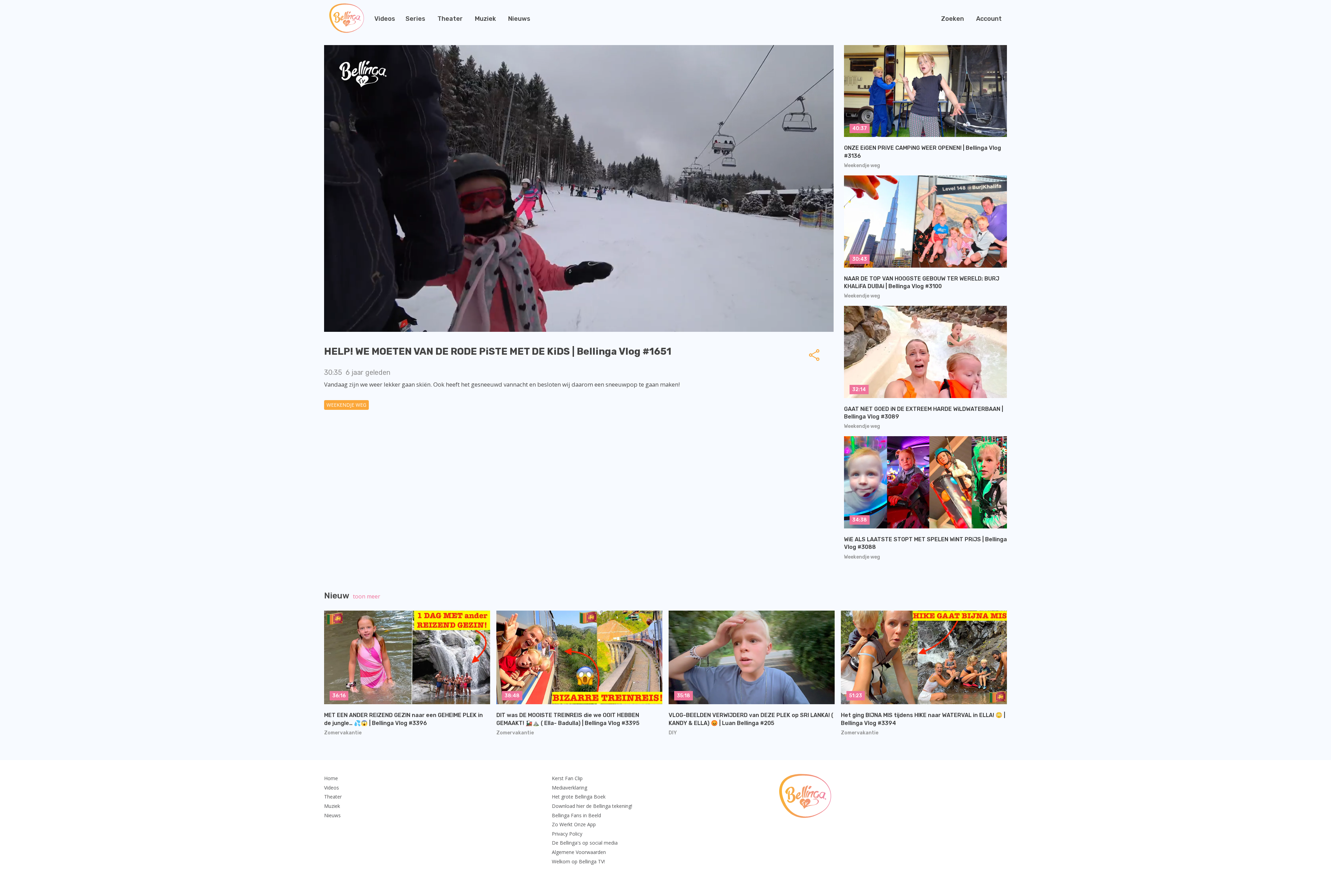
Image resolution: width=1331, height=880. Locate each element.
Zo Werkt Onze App (574, 824)
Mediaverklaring (569, 787)
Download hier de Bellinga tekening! (592, 806)
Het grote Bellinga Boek (579, 796)
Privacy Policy (567, 833)
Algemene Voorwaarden (579, 852)
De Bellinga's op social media (585, 842)
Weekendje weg (346, 405)
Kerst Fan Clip (567, 778)
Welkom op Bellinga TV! (578, 861)
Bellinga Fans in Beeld (576, 815)
